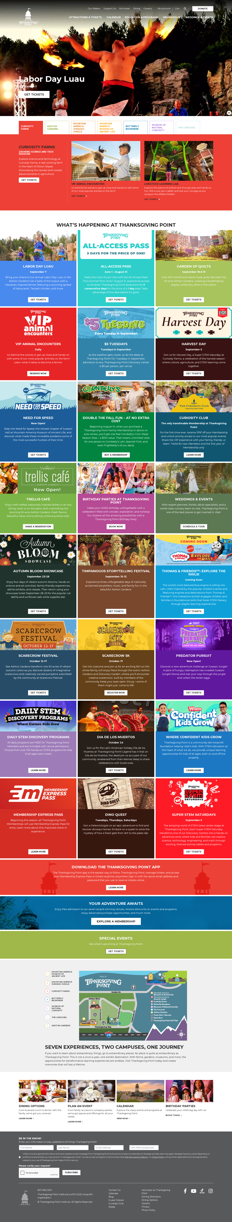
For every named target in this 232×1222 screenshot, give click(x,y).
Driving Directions (151, 1196)
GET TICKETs (29, 180)
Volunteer (124, 8)
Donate (203, 8)
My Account (164, 8)
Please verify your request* (34, 1166)
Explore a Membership (116, 921)
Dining (136, 8)
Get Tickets (34, 94)
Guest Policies (116, 1200)
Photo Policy (148, 1210)
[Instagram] (210, 1191)
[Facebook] (185, 1191)
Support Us (110, 8)
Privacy (145, 1206)
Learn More (193, 455)
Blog (111, 1197)
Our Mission (94, 8)
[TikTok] (202, 1191)
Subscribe (71, 1172)
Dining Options (150, 1200)
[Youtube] (193, 1191)
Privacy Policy (158, 1157)
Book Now (116, 526)
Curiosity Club (116, 1203)
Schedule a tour (194, 526)
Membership (171, 17)
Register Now (116, 692)
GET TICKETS (116, 951)
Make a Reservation (38, 526)
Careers (148, 8)
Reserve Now (38, 373)
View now (122, 1118)
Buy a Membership (116, 455)
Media (112, 1207)
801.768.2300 (45, 1190)
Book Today (173, 1115)
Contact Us (114, 1190)
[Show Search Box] (185, 8)
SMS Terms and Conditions (136, 1157)
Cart (177, 8)
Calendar (114, 17)
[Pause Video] (229, 113)
